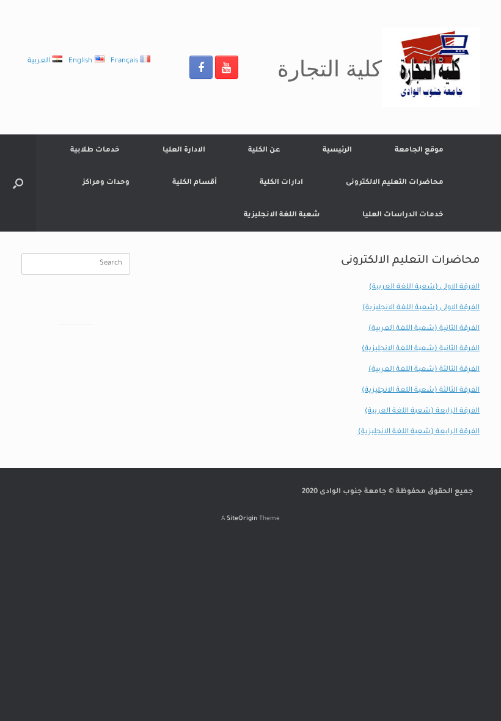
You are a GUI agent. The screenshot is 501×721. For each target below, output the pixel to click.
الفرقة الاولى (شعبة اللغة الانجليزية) (421, 308)
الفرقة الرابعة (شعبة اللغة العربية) (422, 411)
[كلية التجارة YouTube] (226, 67)
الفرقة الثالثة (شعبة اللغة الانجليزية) (421, 391)
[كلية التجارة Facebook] (201, 67)
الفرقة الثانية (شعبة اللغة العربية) (424, 329)
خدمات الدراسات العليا (403, 215)
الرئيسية (337, 151)
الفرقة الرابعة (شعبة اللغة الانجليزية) (419, 432)
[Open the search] (18, 183)
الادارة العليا (184, 151)
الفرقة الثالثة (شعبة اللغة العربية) (424, 370)
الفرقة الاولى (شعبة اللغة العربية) (424, 287)
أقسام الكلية (194, 183)
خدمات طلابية (95, 151)
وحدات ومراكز (106, 183)
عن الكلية (264, 151)
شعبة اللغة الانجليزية (282, 215)
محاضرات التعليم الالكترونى (395, 183)
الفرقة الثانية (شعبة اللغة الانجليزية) (421, 349)
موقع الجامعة (419, 151)
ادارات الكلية (281, 183)
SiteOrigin (242, 519)
